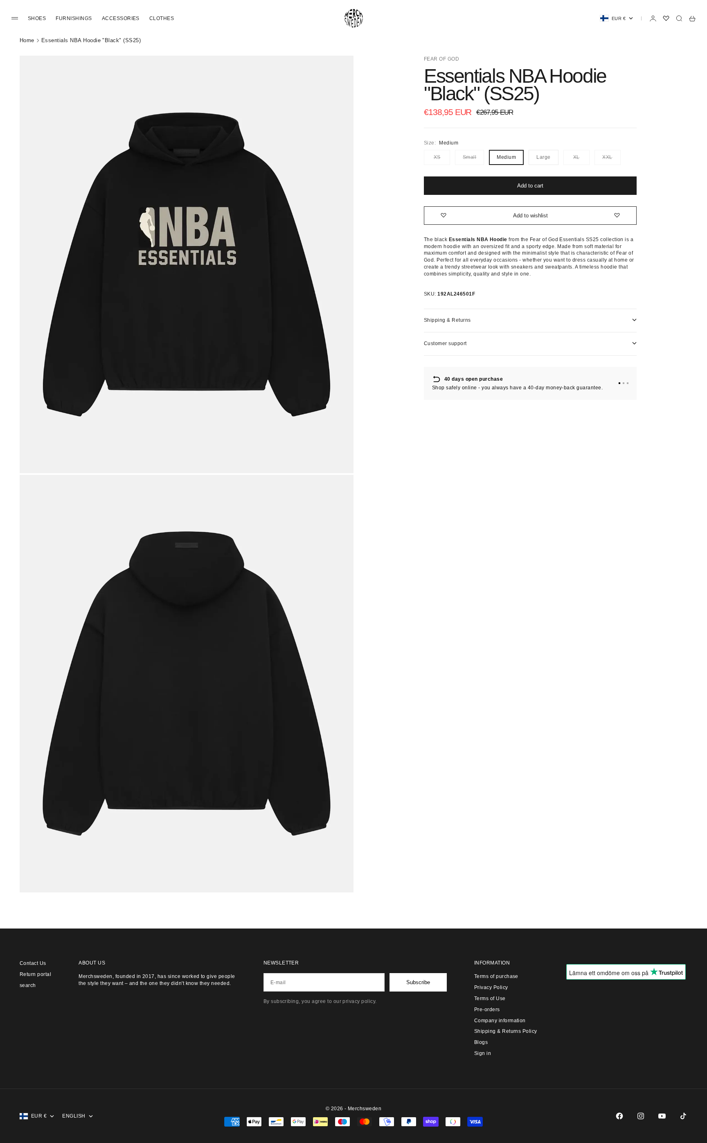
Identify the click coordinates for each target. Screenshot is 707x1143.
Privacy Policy (491, 987)
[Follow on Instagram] (641, 1116)
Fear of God (441, 59)
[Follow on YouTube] (662, 1116)
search (28, 985)
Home (27, 40)
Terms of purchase (496, 976)
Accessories (121, 18)
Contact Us (33, 963)
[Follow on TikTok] (683, 1116)
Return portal (35, 974)
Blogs (481, 1042)
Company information (500, 1020)
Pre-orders (487, 1009)
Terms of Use (490, 998)
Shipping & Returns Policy (505, 1031)
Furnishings (74, 18)
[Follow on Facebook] (619, 1116)
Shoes (37, 18)
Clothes (161, 18)
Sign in (482, 1053)
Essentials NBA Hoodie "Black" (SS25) (91, 40)
